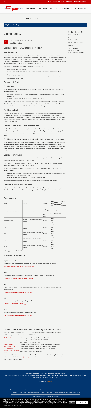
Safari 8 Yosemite (8, 348)
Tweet (5, 363)
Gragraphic (49, 381)
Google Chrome (8, 341)
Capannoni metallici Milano (53, 396)
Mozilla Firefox (8, 338)
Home (27, 8)
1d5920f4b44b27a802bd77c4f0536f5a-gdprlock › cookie (18, 292)
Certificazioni (81, 8)
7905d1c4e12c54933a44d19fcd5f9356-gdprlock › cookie (18, 278)
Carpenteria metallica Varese (30, 389)
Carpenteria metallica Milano (45, 389)
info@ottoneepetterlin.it (27, 357)
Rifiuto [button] (72, 402)
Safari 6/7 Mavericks (9, 346)
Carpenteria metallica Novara (15, 389)
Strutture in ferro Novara (33, 392)
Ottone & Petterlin (35, 8)
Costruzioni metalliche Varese (76, 389)
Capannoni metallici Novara (73, 392)
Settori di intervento (68, 8)
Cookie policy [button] (7, 405)
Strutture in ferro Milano (59, 392)
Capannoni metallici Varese (39, 396)
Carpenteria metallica (48, 8)
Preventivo (34, 18)
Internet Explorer (8, 344)
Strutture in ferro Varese (46, 392)
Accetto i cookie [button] (82, 402)
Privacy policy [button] (16, 405)
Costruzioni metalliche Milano (19, 392)
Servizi (59, 8)
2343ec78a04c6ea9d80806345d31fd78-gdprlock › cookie (19, 266)
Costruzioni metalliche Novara (61, 389)
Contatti (28, 18)
